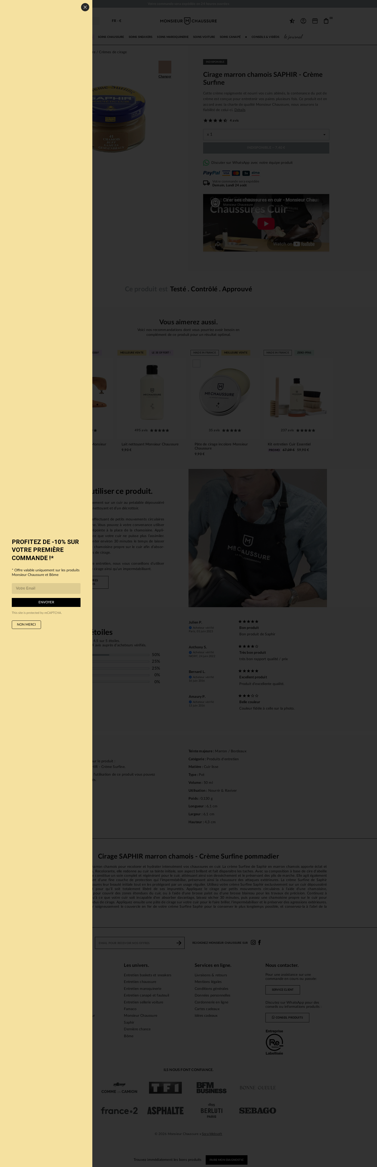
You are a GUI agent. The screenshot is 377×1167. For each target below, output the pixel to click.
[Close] (85, 7)
